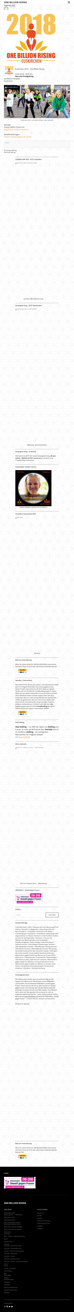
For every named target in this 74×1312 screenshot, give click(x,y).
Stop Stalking (24, 737)
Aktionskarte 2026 (9, 1213)
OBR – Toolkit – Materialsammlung (14, 1236)
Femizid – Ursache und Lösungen (14, 1251)
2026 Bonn (27, 968)
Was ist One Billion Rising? (12, 1222)
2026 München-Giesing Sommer (45, 947)
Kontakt (6, 1278)
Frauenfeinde (40, 957)
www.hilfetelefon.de (31, 996)
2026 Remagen (51, 957)
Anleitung (7, 1234)
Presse (6, 1264)
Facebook (7, 1285)
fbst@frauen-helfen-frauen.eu (16, 129)
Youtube (12, 1306)
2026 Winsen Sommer (22, 949)
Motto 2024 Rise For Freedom (13, 1229)
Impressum (40, 1213)
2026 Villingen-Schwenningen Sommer (42, 944)
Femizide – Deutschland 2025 (13, 1248)
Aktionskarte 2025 (9, 1217)
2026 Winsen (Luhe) (22, 960)
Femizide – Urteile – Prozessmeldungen (16, 1261)
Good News (7, 1275)
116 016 (44, 994)
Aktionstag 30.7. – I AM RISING (13, 1215)
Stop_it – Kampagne (10, 1268)
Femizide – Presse (9, 1256)
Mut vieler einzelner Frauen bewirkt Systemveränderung (34, 953)
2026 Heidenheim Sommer (24, 947)
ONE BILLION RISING (15, 2)
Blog (5, 1273)
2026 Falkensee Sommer (39, 949)
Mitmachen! (7, 1232)
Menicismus (19, 957)
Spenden (6, 1292)
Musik (6, 1239)
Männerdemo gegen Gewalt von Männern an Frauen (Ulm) (35, 955)
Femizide (6, 1244)
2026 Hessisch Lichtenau (38, 960)
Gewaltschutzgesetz (22, 942)
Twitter (9, 1306)
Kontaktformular (9, 1279)
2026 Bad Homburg (38, 968)
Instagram (7, 1282)
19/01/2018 (12, 6)
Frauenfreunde (30, 957)
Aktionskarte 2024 (9, 1220)
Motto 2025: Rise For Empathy (13, 1227)
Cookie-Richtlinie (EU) (10, 1290)
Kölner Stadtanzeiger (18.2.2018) (18, 137)
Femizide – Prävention (10, 1253)
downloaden (37, 458)
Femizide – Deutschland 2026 (13, 1246)
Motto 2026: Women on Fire (12, 1224)
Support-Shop (8, 1241)
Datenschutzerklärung (10, 1287)
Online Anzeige (35, 942)
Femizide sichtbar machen (12, 1259)
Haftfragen (53, 951)
